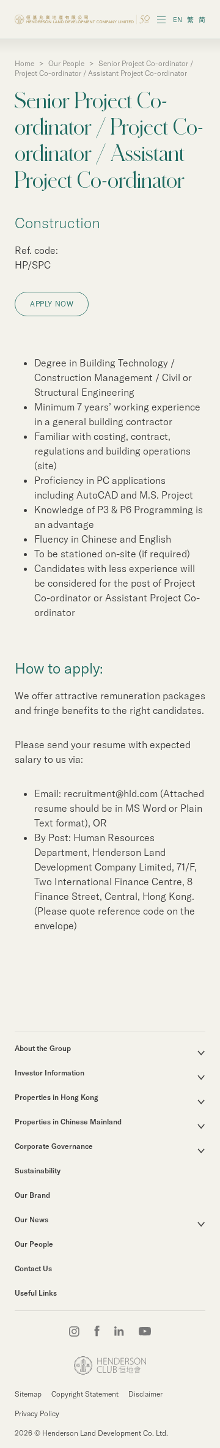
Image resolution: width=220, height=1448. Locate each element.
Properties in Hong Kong (56, 1097)
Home (24, 63)
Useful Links (36, 1293)
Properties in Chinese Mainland (68, 1121)
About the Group (43, 1048)
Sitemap (28, 1393)
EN (177, 19)
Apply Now (51, 303)
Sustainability (38, 1170)
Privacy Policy (37, 1413)
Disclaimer (145, 1393)
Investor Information (49, 1072)
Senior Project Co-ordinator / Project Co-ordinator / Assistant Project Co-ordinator (104, 68)
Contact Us (33, 1268)
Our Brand (32, 1195)
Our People (66, 63)
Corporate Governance (54, 1146)
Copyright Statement (85, 1393)
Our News (31, 1219)
